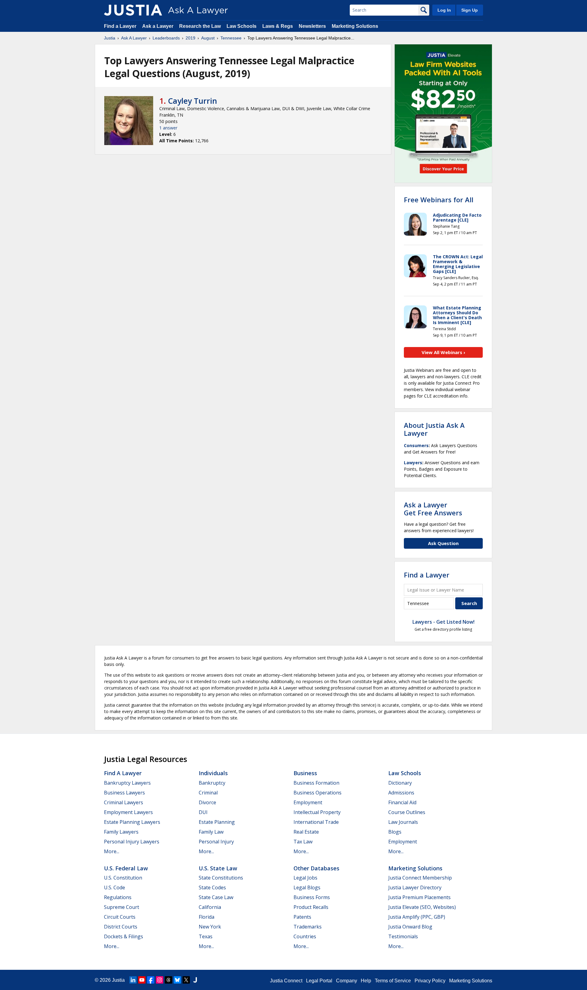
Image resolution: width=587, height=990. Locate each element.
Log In (444, 10)
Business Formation (316, 782)
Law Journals (403, 822)
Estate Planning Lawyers (132, 822)
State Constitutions (221, 877)
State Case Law (216, 897)
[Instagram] (159, 980)
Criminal (208, 792)
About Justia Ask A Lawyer (434, 429)
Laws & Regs (277, 26)
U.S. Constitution (123, 877)
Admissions (401, 792)
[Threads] (168, 980)
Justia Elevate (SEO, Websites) (422, 907)
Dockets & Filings (123, 936)
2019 (190, 37)
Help (366, 980)
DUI (203, 812)
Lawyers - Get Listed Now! (443, 621)
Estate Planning (217, 822)
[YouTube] (142, 980)
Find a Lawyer (120, 26)
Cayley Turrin (192, 100)
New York (210, 926)
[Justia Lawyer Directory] (195, 980)
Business (305, 773)
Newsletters (312, 26)
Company (346, 980)
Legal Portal (319, 980)
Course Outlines (406, 812)
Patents (302, 916)
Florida (206, 916)
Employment (308, 802)
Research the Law (200, 26)
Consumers (416, 445)
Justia (109, 37)
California (210, 907)
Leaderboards (166, 37)
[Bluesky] (177, 980)
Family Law (211, 831)
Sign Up (469, 10)
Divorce (207, 802)
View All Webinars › (443, 352)
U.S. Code (114, 887)
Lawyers (413, 462)
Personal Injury (216, 841)
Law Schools (242, 26)
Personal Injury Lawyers (131, 841)
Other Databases (316, 868)
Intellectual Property (317, 812)
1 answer (168, 128)
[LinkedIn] (133, 980)
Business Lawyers (124, 792)
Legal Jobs (305, 877)
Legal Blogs (307, 887)
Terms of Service (393, 980)
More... (111, 851)
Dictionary (400, 782)
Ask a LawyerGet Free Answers (433, 508)
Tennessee (231, 37)
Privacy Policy (430, 980)
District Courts (120, 926)
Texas (205, 936)
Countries (305, 936)
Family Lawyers (121, 831)
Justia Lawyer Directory (414, 887)
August (208, 37)
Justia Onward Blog (410, 926)
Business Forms (312, 897)
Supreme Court (121, 907)
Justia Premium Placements (419, 897)
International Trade (316, 822)
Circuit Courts (119, 916)
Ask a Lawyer (158, 26)
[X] (186, 980)
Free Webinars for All (438, 200)
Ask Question (443, 543)
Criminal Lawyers (123, 802)
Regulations (117, 897)
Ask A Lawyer (134, 37)
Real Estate (306, 831)
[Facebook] (150, 980)
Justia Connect (286, 980)
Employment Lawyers (128, 812)
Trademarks (308, 926)
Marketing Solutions (355, 26)
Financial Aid (402, 802)
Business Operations (317, 792)
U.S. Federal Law (126, 868)
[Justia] (133, 10)
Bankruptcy (212, 782)
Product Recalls (311, 907)
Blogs (394, 831)
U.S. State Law (218, 868)
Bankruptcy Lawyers (127, 782)
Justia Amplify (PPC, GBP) (416, 916)
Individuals (213, 773)
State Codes (212, 887)
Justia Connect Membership (420, 877)
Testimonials (403, 936)
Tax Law (303, 841)
